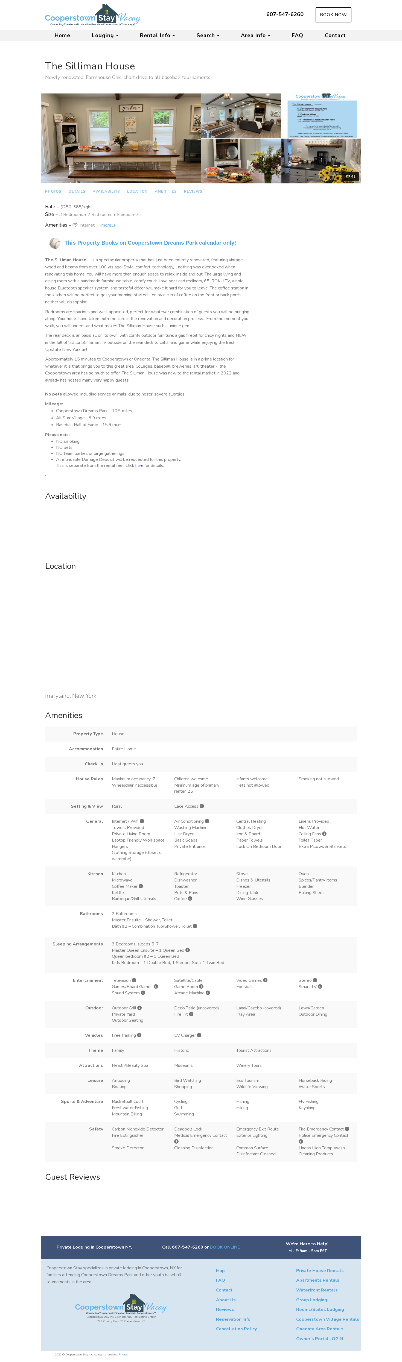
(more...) (107, 225)
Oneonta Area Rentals (319, 1329)
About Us (226, 1300)
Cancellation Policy (236, 1329)
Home (62, 35)
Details (77, 191)
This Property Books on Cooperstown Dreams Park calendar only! (150, 243)
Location (137, 191)
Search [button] (207, 35)
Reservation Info (233, 1319)
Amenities (166, 191)
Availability (106, 191)
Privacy (123, 1355)
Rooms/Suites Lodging (320, 1310)
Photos (53, 191)
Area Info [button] (254, 35)
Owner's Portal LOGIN (319, 1339)
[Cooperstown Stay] (123, 15)
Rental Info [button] (156, 35)
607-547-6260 (285, 14)
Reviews (193, 191)
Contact (335, 35)
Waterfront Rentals (317, 1290)
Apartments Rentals (317, 1280)
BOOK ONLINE (225, 1247)
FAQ (297, 35)
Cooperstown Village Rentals (327, 1319)
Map (220, 1271)
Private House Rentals (320, 1271)
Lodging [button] (104, 35)
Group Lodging (311, 1300)
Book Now (333, 15)
